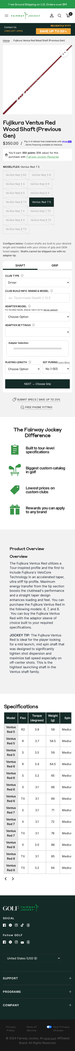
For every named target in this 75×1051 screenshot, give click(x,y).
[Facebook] (6, 925)
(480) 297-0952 (13, 30)
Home (6, 40)
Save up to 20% (53, 31)
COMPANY (11, 1005)
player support (50, 310)
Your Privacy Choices (61, 1028)
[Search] (59, 15)
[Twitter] (12, 925)
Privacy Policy (11, 1028)
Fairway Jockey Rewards (42, 156)
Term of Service (31, 1028)
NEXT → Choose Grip (37, 383)
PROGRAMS (12, 992)
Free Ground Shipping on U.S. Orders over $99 (37, 4)
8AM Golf (50, 1038)
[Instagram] (18, 925)
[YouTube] (24, 942)
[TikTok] (24, 925)
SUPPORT (10, 978)
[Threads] (30, 925)
